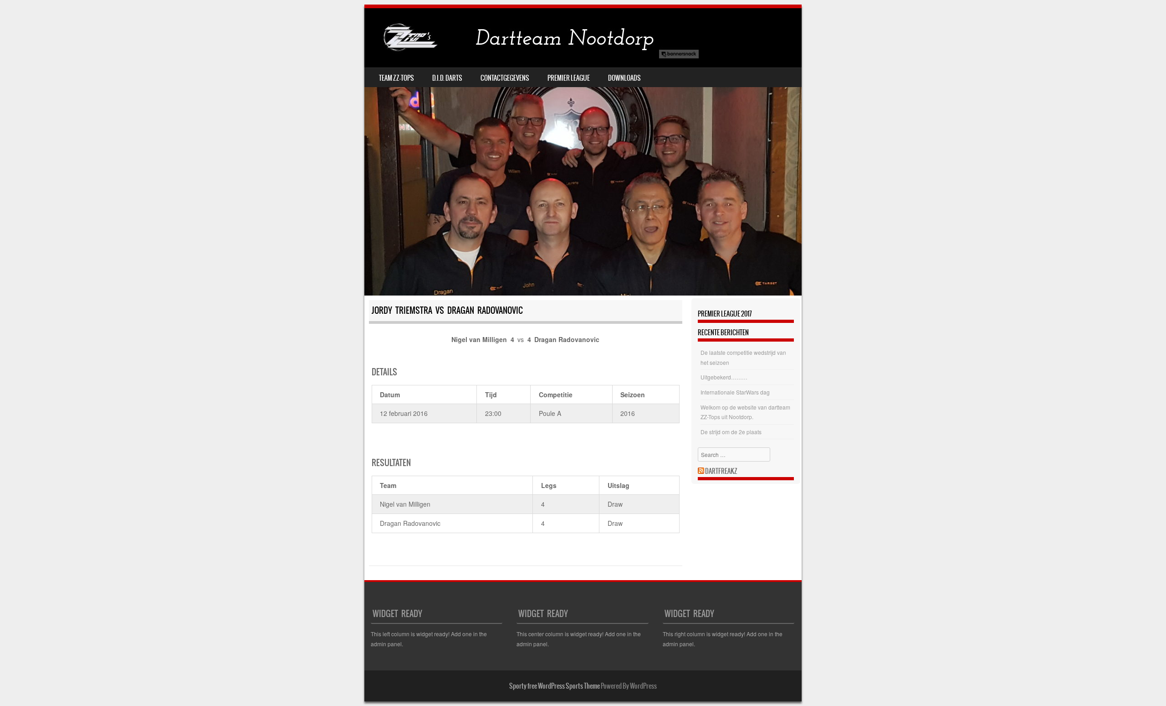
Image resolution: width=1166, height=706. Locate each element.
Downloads (624, 78)
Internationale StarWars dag (735, 392)
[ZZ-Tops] (533, 37)
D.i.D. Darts (447, 78)
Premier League (568, 78)
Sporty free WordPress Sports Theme (554, 686)
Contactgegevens (505, 78)
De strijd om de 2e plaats (731, 432)
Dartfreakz (721, 471)
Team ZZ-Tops (396, 78)
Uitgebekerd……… (724, 377)
